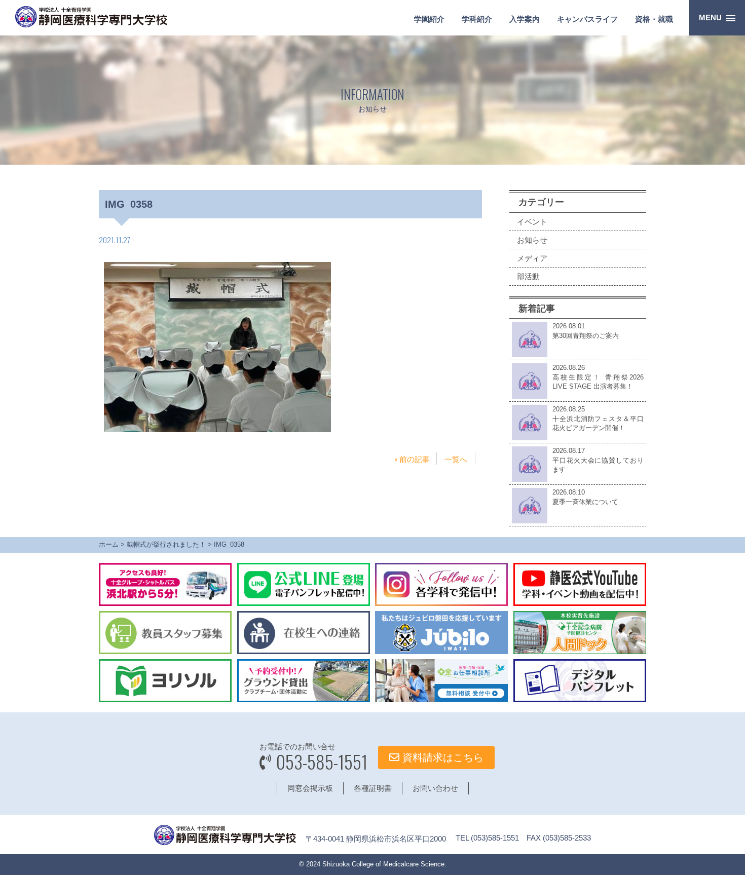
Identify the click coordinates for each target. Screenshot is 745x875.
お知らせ (532, 240)
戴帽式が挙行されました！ (166, 544)
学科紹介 (477, 19)
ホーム (109, 544)
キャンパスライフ (587, 19)
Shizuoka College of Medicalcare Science (383, 864)
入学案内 (524, 19)
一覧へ (455, 458)
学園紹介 (429, 19)
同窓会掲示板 (310, 788)
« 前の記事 (412, 458)
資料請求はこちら (441, 757)
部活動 (528, 276)
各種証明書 (373, 788)
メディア (532, 258)
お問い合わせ (435, 788)
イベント (532, 221)
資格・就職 (654, 19)
